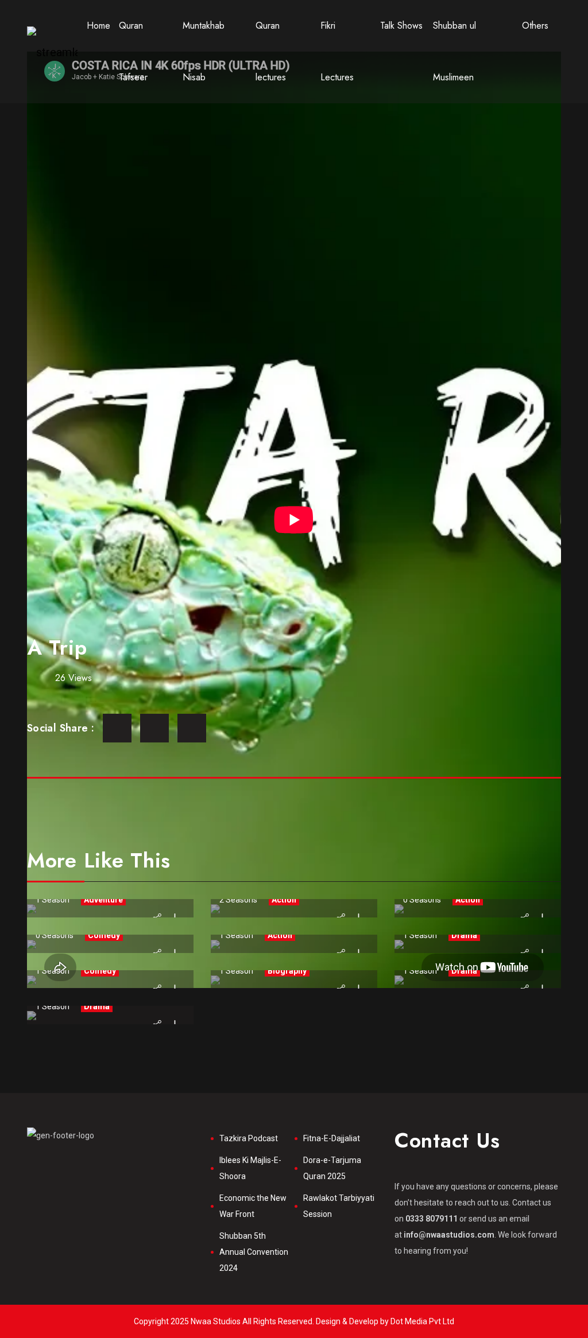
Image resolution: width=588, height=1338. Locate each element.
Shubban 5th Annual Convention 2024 (253, 1252)
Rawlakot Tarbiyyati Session (338, 1206)
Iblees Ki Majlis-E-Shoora (250, 1168)
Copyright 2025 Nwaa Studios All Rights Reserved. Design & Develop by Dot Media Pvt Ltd (294, 1321)
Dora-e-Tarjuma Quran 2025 (332, 1168)
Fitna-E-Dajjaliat (331, 1138)
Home (98, 25)
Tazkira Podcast (248, 1138)
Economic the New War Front (253, 1206)
